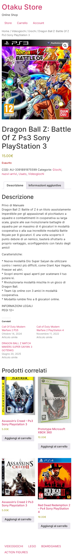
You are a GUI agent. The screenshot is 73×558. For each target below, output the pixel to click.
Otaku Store (22, 7)
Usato (23, 174)
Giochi (32, 31)
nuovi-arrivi (9, 174)
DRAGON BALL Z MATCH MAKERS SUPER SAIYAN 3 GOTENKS (17, 347)
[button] (65, 45)
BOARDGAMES (51, 546)
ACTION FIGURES (16, 552)
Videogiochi (19, 31)
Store (8, 23)
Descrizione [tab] (15, 185)
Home (5, 31)
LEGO (32, 546)
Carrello (22, 23)
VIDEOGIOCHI (13, 546)
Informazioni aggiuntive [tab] (45, 185)
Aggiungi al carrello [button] (18, 438)
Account (38, 23)
